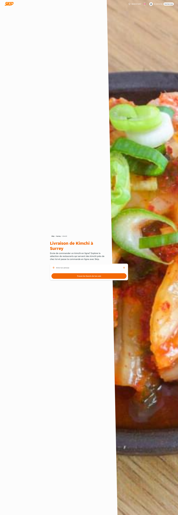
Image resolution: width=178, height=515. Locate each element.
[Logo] (9, 4)
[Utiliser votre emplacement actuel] (124, 267)
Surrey (58, 236)
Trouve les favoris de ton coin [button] (89, 276)
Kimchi (64, 236)
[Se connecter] (151, 4)
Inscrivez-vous (168, 4)
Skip (52, 236)
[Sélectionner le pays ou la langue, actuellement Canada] (144, 4)
